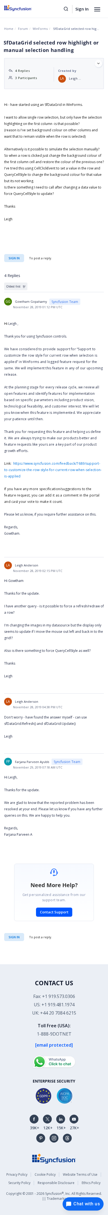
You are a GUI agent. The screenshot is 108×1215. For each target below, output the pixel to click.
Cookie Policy (45, 1174)
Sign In (82, 9)
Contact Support (54, 912)
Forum (23, 29)
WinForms (40, 29)
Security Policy (19, 1182)
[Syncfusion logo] (24, 8)
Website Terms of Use (80, 1174)
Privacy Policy (16, 1174)
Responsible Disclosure (56, 1182)
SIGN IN (14, 937)
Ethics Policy (91, 1182)
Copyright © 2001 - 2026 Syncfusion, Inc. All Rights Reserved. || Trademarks (54, 1196)
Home (8, 29)
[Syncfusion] (54, 1158)
